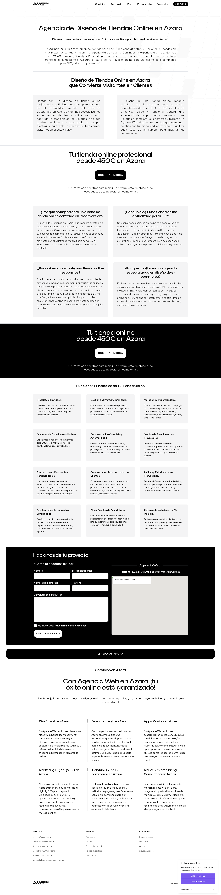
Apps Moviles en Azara (42, 846)
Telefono (76, 583)
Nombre (38, 571)
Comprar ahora (110, 175)
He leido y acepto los (62, 626)
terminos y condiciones (73, 626)
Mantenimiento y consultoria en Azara (48, 860)
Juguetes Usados (146, 851)
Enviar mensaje (48, 633)
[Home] (41, 883)
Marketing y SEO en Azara (44, 851)
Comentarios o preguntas (48, 595)
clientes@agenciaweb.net (166, 572)
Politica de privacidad (95, 846)
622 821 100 (138, 572)
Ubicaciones (91, 855)
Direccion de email (82, 571)
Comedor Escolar (146, 837)
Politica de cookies (94, 851)
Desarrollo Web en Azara (43, 842)
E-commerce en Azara (42, 855)
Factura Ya (143, 842)
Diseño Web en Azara (42, 837)
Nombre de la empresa (46, 583)
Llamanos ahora (110, 654)
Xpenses (142, 846)
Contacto (180, 4)
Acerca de (90, 837)
